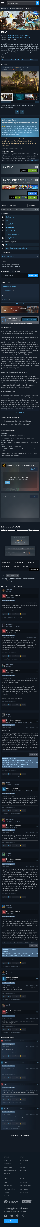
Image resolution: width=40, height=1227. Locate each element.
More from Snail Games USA (20, 466)
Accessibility (8, 1185)
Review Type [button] (6, 562)
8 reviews (8, 591)
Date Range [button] (5, 566)
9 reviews (17, 626)
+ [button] (36, 60)
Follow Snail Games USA (16, 477)
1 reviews (8, 666)
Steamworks (8, 1167)
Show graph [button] (32, 569)
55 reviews (17, 1007)
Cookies (6, 1192)
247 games (9, 1007)
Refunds (6, 1196)
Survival (4, 60)
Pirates (24, 60)
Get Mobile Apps (11, 1221)
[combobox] (21, 3)
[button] (4, 8)
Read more (34, 160)
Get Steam (23, 1182)
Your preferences (34, 530)
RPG (31, 60)
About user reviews (22, 530)
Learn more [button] (33, 275)
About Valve (24, 1160)
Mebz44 (8, 782)
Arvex (8, 714)
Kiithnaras (9, 624)
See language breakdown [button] (8, 530)
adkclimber (9, 664)
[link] (18, 197)
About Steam (8, 1160)
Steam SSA (7, 1164)
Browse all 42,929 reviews (20, 1135)
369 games (9, 626)
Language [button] (31, 562)
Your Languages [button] (11, 575)
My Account (24, 1192)
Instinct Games (24, 35)
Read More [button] (33, 754)
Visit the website (7, 290)
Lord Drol (9, 589)
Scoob (8, 1005)
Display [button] (25, 566)
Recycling (23, 1170)
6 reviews (8, 716)
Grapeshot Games (13, 35)
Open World (15, 60)
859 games (9, 821)
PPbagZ (8, 853)
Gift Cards (7, 1174)
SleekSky (9, 905)
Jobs (21, 1164)
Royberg (9, 972)
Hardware (23, 1167)
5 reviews (8, 974)
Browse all (33, 205)
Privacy (6, 1182)
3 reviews (16, 784)
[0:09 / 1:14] (20, 82)
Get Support (24, 1189)
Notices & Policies (9, 1189)
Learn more (15, 134)
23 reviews (9, 907)
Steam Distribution (10, 1170)
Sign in (3, 105)
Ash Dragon (10, 819)
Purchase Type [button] (18, 562)
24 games (8, 784)
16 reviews (17, 821)
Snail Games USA (25, 37)
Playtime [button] (16, 566)
